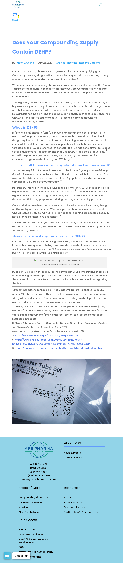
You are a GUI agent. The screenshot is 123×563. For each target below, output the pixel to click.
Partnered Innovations (31, 502)
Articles (60, 62)
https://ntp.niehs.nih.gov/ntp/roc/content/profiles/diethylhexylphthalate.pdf (60, 348)
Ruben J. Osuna (25, 62)
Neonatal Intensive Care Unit (84, 62)
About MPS (72, 443)
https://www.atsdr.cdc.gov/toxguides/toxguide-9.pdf (46, 335)
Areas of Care (29, 488)
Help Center (27, 520)
